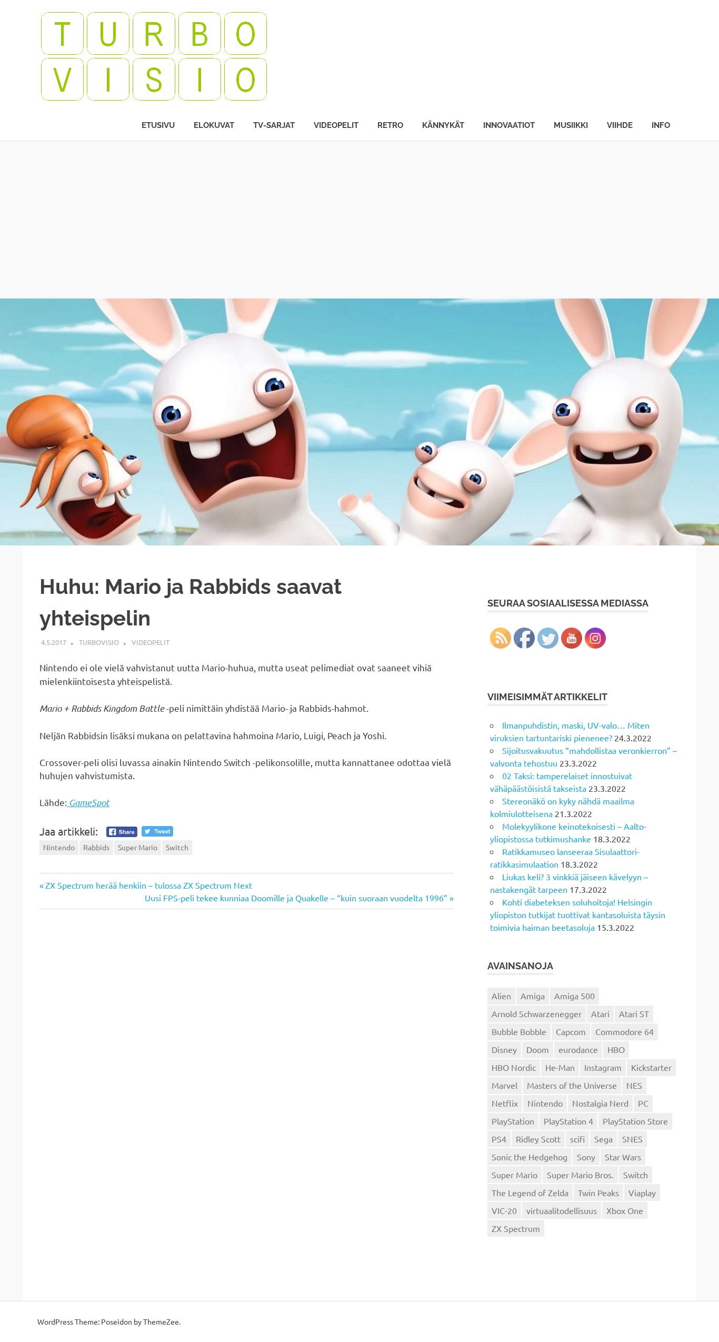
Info (661, 125)
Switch (177, 847)
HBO (616, 1049)
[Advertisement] (359, 219)
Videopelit (336, 125)
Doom (537, 1049)
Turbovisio (99, 642)
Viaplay (642, 1192)
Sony (586, 1156)
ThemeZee (161, 1321)
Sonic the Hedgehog (529, 1156)
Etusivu (158, 125)
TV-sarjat (274, 125)
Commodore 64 (624, 1031)
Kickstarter (651, 1067)
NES (634, 1085)
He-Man (560, 1067)
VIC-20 (504, 1210)
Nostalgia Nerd (600, 1103)
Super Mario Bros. (580, 1174)
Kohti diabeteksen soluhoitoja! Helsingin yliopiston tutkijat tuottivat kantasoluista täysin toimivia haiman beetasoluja (577, 914)
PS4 (499, 1139)
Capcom (571, 1031)
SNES (632, 1139)
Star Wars (623, 1156)
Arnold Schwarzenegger (537, 1013)
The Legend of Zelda (530, 1192)
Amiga (533, 995)
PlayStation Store (635, 1121)
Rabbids (96, 847)
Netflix (505, 1103)
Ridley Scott (538, 1139)
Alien (501, 995)
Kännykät (443, 125)
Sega (603, 1139)
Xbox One (624, 1210)
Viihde (620, 125)
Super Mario (137, 847)
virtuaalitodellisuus (561, 1210)
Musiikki (571, 125)
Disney (504, 1049)
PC (643, 1103)
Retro (390, 125)
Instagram (603, 1067)
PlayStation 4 (568, 1121)
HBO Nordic (514, 1067)
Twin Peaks (598, 1192)
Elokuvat (214, 125)
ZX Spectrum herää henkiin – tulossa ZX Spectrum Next (148, 885)
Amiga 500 (574, 995)
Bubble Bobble (519, 1031)
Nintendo (59, 847)
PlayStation (513, 1121)
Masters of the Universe (572, 1085)
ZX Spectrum (516, 1228)
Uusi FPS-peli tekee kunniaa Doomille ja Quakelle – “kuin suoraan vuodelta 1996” (296, 897)
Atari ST (634, 1013)
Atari (600, 1013)
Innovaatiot (509, 125)
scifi (577, 1139)
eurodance (578, 1049)
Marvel (504, 1085)
